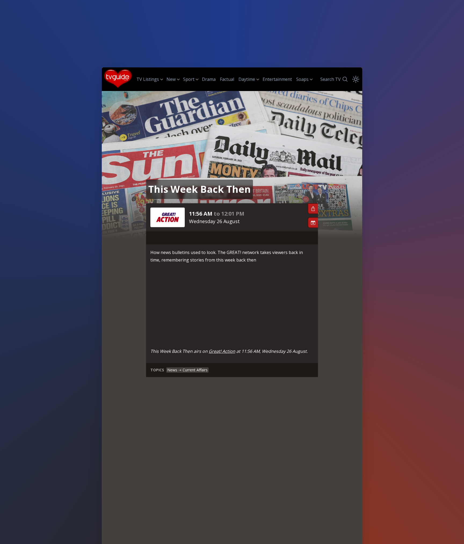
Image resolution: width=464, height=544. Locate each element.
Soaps (302, 79)
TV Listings (147, 79)
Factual (227, 79)
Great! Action (222, 351)
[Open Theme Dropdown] (355, 79)
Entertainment (277, 79)
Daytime (246, 79)
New (171, 79)
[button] (313, 208)
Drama (209, 79)
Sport (188, 79)
